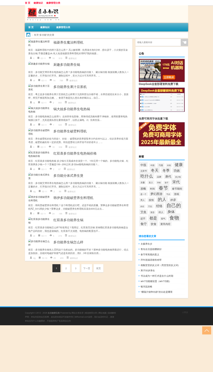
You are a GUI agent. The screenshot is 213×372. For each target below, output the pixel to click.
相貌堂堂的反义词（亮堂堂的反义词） (160, 265)
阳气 (163, 218)
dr (34, 80)
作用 (169, 165)
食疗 (143, 223)
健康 (179, 164)
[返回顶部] (206, 330)
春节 (163, 187)
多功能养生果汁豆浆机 (70, 86)
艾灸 (143, 212)
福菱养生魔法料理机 (68, 42)
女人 (151, 182)
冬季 (166, 170)
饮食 (153, 224)
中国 (152, 165)
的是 (173, 200)
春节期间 (177, 188)
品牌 (159, 176)
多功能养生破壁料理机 (70, 131)
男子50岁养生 (148, 270)
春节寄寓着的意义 (150, 254)
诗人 (160, 212)
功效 (177, 170)
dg (34, 191)
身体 (171, 211)
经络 (159, 206)
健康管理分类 (53, 2)
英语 (152, 212)
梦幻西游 (156, 193)
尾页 (98, 268)
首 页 (27, 2)
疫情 (151, 200)
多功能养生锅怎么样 (68, 241)
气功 (168, 194)
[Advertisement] (100, 348)
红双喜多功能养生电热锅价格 (75, 153)
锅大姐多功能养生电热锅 (71, 108)
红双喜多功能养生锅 (68, 219)
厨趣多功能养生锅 (66, 64)
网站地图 (102, 312)
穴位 (150, 206)
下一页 (86, 268)
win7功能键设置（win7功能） (156, 281)
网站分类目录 (78, 312)
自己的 (173, 205)
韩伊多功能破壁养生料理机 (73, 197)
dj (34, 102)
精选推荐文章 (91, 312)
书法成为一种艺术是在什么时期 (157, 275)
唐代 (168, 176)
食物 (174, 217)
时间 (152, 188)
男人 (142, 200)
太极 (142, 182)
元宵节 (143, 170)
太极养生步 (146, 243)
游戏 (176, 194)
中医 (143, 165)
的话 (142, 206)
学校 (159, 182)
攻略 (143, 188)
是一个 (143, 194)
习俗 (160, 165)
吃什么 (146, 176)
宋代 (176, 181)
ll (33, 58)
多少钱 (178, 176)
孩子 (166, 182)
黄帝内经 (165, 224)
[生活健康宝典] (42, 6)
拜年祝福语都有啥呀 (151, 259)
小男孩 (185, 312)
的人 (162, 199)
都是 (153, 218)
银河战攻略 (146, 286)
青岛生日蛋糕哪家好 (151, 249)
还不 (142, 218)
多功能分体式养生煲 (68, 175)
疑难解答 (112, 312)
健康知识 (38, 2)
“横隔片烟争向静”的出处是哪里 (157, 291)
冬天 (155, 170)
